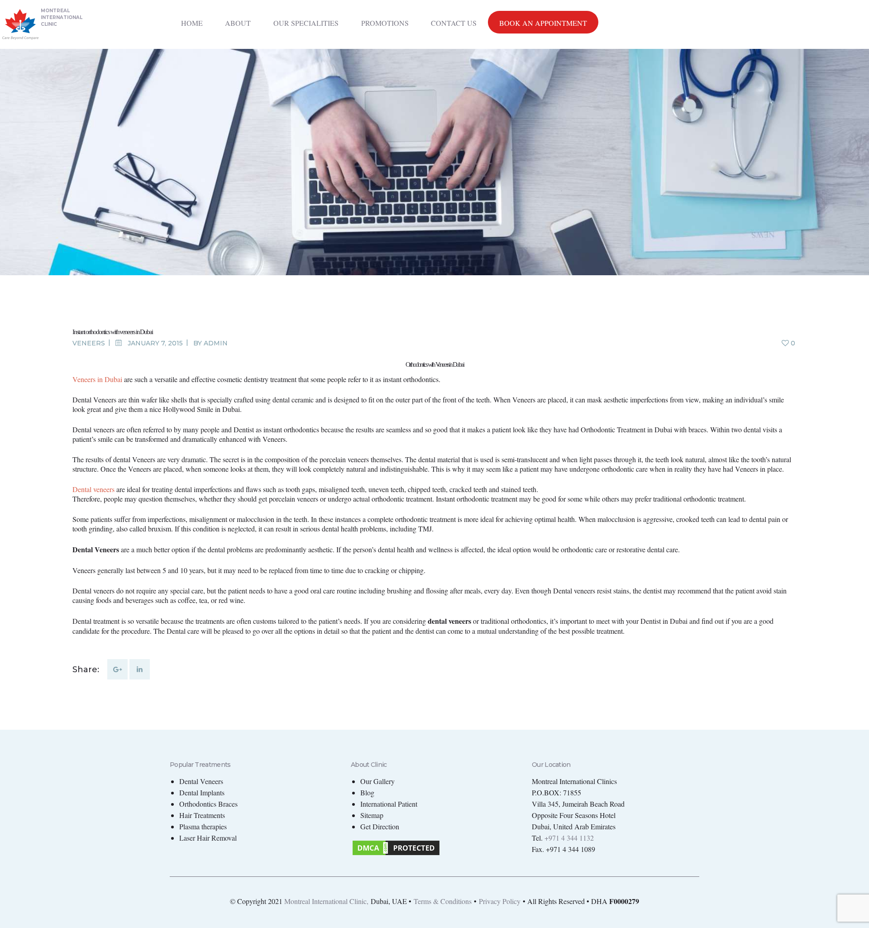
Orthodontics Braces (208, 803)
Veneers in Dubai (97, 379)
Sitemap (371, 815)
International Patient (388, 803)
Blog (367, 792)
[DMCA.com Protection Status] (396, 844)
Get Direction (379, 826)
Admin (216, 343)
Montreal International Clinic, (326, 901)
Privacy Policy (499, 901)
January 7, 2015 (155, 343)
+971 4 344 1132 (569, 837)
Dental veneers (93, 489)
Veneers (88, 343)
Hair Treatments (202, 815)
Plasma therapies (203, 826)
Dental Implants (201, 792)
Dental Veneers (201, 781)
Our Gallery (377, 781)
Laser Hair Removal (208, 837)
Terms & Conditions (443, 901)
